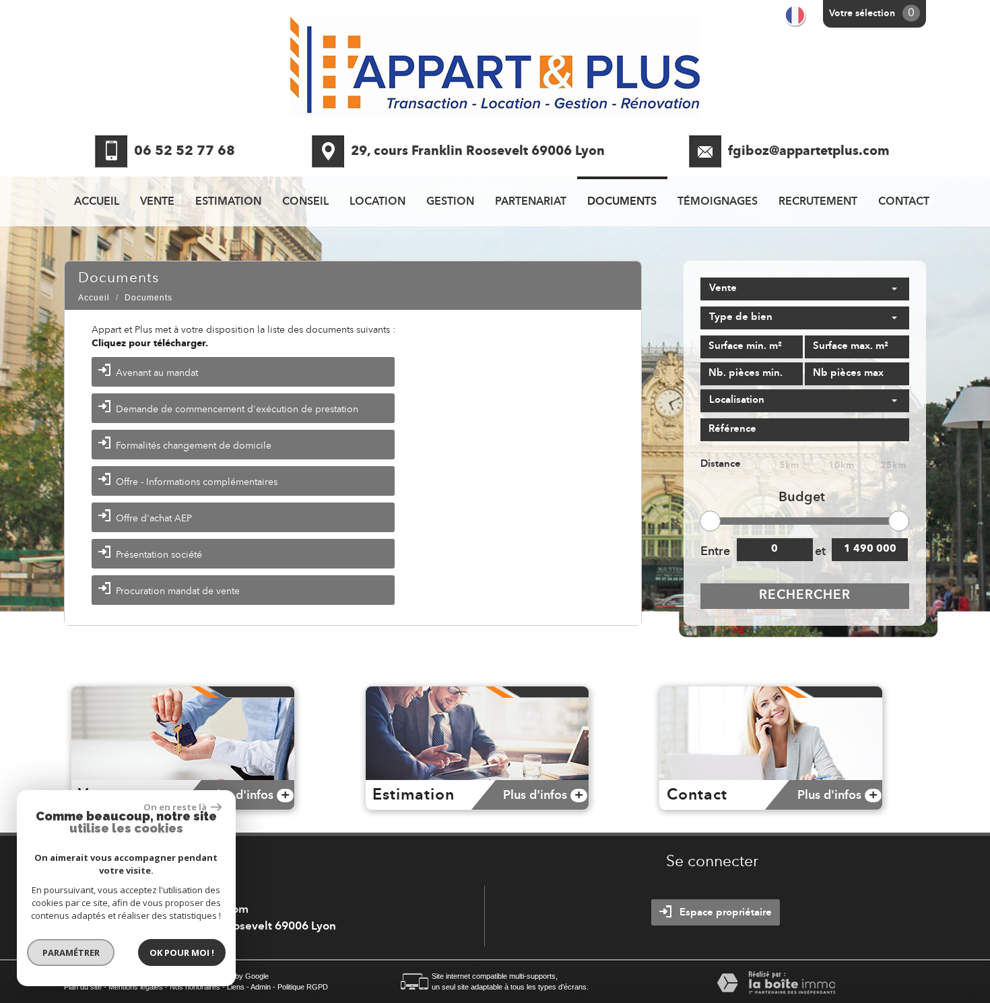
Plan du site (83, 987)
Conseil (305, 202)
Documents (622, 202)
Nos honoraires (195, 987)
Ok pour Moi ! (182, 952)
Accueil (96, 202)
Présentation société (159, 555)
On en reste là (175, 807)
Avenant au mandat (157, 373)
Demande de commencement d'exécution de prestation (237, 409)
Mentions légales (135, 987)
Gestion (450, 202)
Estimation (228, 202)
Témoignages (718, 202)
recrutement (818, 202)
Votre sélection (862, 13)
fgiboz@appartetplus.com (809, 151)
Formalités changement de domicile (193, 446)
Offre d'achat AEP (154, 518)
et (820, 552)
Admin (261, 987)
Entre (714, 552)
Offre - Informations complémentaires (196, 482)
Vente (157, 202)
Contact (903, 202)
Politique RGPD (302, 987)
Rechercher (805, 595)
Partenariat (530, 202)
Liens (235, 987)
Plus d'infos (249, 795)
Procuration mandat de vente (178, 591)
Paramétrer (71, 952)
